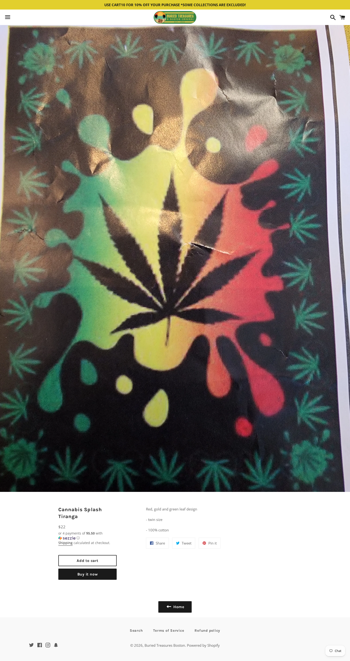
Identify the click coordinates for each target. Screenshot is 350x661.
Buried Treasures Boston (165, 645)
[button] (87, 535)
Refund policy (207, 630)
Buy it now (87, 574)
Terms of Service (168, 630)
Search (136, 630)
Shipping (65, 542)
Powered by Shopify (203, 645)
